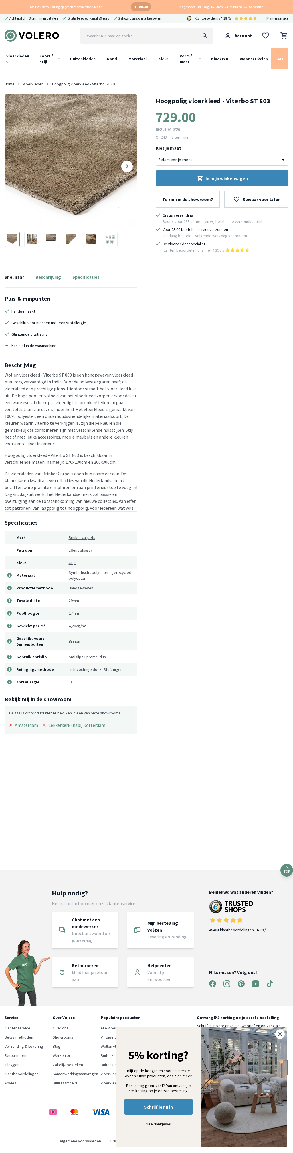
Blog (56, 1046)
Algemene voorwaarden (80, 1141)
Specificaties (86, 277)
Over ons (60, 1028)
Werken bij (62, 1055)
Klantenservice (277, 18)
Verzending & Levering (24, 1046)
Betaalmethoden (19, 1037)
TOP (287, 871)
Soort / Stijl (46, 58)
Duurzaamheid (65, 1083)
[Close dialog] (280, 1034)
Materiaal (137, 58)
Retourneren (15, 1055)
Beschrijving (48, 277)
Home (10, 84)
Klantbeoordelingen (22, 1073)
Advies (10, 1083)
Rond (112, 58)
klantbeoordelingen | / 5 (239, 929)
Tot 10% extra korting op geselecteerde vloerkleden (65, 7)
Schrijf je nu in (158, 1107)
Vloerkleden (17, 56)
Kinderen (219, 58)
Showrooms (63, 1037)
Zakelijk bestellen (68, 1064)
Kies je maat (168, 148)
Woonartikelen (254, 58)
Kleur (163, 58)
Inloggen (12, 1064)
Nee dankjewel (158, 1124)
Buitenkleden (83, 58)
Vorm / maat (186, 58)
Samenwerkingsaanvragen (75, 1073)
